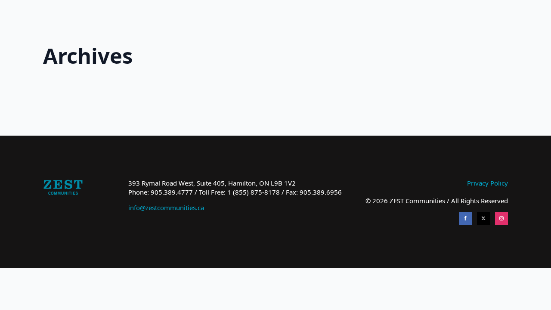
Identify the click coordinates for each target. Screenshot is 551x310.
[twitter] (483, 218)
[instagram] (501, 218)
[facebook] (465, 218)
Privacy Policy (487, 183)
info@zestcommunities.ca (166, 207)
